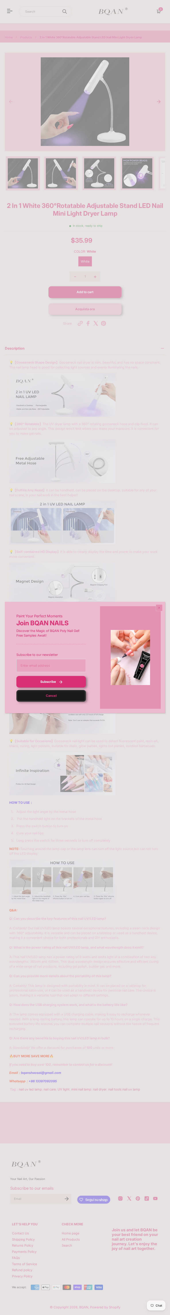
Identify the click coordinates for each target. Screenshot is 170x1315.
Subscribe (48, 682)
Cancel (51, 695)
